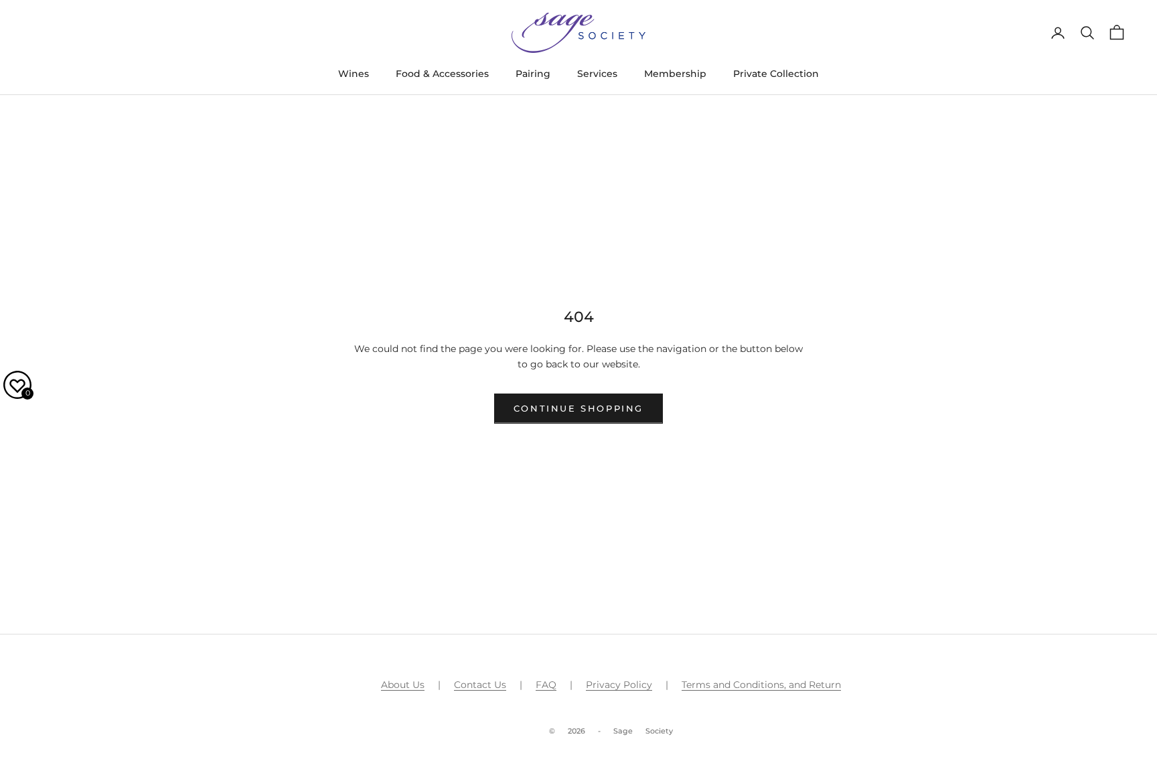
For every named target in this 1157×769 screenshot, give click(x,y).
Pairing (533, 74)
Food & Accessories (442, 74)
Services (597, 74)
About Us (403, 685)
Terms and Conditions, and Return (761, 685)
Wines (353, 74)
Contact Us (480, 685)
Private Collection (776, 74)
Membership (675, 74)
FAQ (546, 685)
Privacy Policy (619, 685)
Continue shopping (578, 408)
